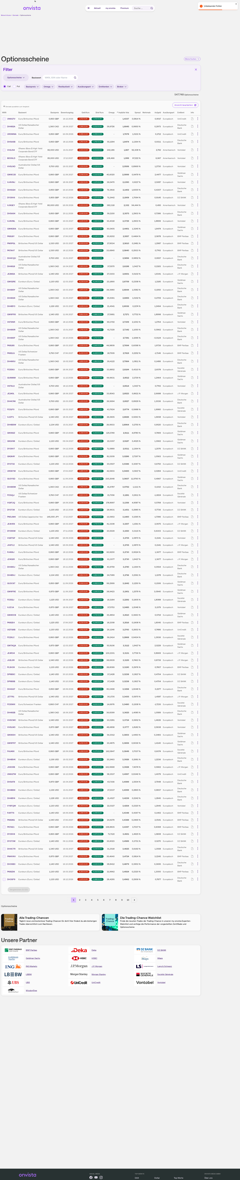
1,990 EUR (83, 126)
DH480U (11, 361)
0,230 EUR (83, 502)
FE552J (10, 599)
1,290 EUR (97, 782)
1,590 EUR (97, 591)
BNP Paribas (31, 950)
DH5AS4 (11, 213)
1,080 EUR (83, 727)
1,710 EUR (83, 119)
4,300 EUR (83, 806)
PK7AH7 (11, 250)
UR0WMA (11, 134)
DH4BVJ (11, 575)
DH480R (11, 329)
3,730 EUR (97, 759)
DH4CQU (11, 258)
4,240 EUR (97, 281)
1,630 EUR (83, 345)
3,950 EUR (97, 417)
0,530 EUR (97, 653)
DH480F (11, 338)
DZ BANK (161, 950)
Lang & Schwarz (164, 966)
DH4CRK (11, 401)
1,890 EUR (97, 290)
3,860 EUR (97, 575)
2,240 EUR (97, 236)
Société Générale (165, 974)
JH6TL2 (10, 545)
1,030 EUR (97, 559)
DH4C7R (11, 848)
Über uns (208, 1178)
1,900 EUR (83, 266)
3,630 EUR (97, 424)
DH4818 (11, 266)
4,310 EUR (97, 806)
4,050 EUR (97, 820)
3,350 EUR (97, 510)
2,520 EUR (83, 864)
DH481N (11, 298)
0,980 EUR (83, 134)
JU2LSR (11, 660)
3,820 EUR (83, 495)
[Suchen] (152, 8)
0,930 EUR (83, 322)
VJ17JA (10, 607)
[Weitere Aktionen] (197, 118)
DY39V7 (11, 448)
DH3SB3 (11, 864)
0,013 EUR (97, 150)
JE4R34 (11, 653)
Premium (125, 8)
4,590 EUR (83, 306)
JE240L (10, 393)
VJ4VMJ (11, 182)
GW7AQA (11, 645)
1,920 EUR (97, 266)
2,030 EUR (97, 258)
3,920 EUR (97, 274)
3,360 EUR (97, 667)
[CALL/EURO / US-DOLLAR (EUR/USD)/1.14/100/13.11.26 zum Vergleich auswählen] (4, 615)
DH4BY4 (11, 798)
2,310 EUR (83, 369)
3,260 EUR (97, 464)
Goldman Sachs (33, 958)
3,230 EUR (97, 849)
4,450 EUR (83, 798)
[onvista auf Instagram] (101, 1178)
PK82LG (11, 353)
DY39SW (11, 531)
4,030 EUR (97, 243)
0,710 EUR (83, 456)
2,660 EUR (83, 660)
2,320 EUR (97, 369)
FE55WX (11, 704)
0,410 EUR (97, 433)
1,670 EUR (97, 409)
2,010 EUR (97, 126)
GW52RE (11, 281)
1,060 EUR (97, 637)
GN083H (11, 735)
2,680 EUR (97, 660)
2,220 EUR (83, 401)
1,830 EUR (83, 361)
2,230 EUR (97, 166)
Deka (94, 950)
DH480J (11, 567)
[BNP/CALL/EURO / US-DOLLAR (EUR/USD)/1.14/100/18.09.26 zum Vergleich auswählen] (4, 812)
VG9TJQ (11, 502)
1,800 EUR (97, 487)
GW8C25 (11, 174)
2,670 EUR (83, 841)
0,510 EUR (83, 653)
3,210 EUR (97, 531)
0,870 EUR (83, 448)
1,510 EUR (97, 229)
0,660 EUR (83, 834)
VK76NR (11, 322)
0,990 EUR (97, 134)
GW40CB (11, 615)
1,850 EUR (97, 361)
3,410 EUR (97, 250)
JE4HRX (11, 524)
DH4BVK (11, 759)
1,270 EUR (83, 782)
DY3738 (11, 509)
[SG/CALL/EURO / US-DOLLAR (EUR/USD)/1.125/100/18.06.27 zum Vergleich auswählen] (4, 599)
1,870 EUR (83, 290)
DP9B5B (11, 681)
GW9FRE (11, 591)
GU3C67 (11, 583)
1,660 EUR (83, 409)
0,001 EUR (83, 150)
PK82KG (11, 820)
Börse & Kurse (6, 15)
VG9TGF (11, 538)
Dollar (157, 1178)
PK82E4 (11, 622)
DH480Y (11, 289)
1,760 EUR (97, 142)
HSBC (94, 958)
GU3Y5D (11, 478)
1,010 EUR (83, 559)
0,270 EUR (97, 751)
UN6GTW (11, 774)
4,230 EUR (83, 281)
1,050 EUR (97, 552)
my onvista (111, 8)
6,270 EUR (97, 517)
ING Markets (31, 966)
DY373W (11, 841)
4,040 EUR (83, 820)
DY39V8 (11, 834)
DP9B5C (11, 674)
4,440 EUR (97, 353)
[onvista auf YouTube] (96, 1178)
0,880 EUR (97, 448)
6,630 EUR (97, 704)
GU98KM (11, 377)
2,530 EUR (97, 864)
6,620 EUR (83, 704)
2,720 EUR (83, 615)
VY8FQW (11, 805)
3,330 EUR (83, 696)
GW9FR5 (11, 314)
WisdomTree (31, 990)
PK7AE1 (10, 827)
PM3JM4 (11, 516)
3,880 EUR (97, 314)
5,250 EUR (97, 600)
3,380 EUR (97, 879)
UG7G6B (11, 629)
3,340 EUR (83, 510)
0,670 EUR (97, 834)
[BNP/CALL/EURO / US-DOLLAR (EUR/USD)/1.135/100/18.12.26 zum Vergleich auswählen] (4, 667)
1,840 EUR (97, 538)
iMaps (160, 958)
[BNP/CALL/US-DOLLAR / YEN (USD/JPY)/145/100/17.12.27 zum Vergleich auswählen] (4, 516)
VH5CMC (11, 720)
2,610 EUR (83, 674)
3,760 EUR (83, 629)
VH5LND (11, 166)
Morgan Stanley (99, 974)
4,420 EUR (97, 441)
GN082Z (11, 433)
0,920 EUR (97, 378)
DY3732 (11, 464)
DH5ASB (11, 141)
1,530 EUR (83, 213)
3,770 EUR (97, 629)
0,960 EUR (97, 583)
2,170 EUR (97, 182)
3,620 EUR (83, 424)
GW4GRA (11, 228)
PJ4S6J (10, 552)
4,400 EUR (83, 441)
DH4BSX (11, 790)
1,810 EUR (97, 329)
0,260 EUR (83, 751)
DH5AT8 (11, 781)
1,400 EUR (83, 712)
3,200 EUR (83, 531)
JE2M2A (11, 274)
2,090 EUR (83, 174)
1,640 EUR (97, 345)
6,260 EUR (83, 517)
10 (128, 900)
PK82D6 (11, 871)
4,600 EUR (97, 306)
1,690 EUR (83, 338)
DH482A (11, 126)
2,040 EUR (83, 735)
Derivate (15, 15)
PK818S (10, 345)
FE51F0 (10, 409)
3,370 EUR (83, 879)
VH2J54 (11, 150)
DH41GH (11, 190)
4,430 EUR (83, 353)
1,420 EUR (97, 712)
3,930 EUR (83, 417)
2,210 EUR (83, 166)
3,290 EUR (83, 743)
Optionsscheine (25, 15)
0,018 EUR (97, 205)
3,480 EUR (83, 790)
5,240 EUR (83, 600)
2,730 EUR (97, 615)
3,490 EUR (97, 790)
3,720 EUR (83, 759)
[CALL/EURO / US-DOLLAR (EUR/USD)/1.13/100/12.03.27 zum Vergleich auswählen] (4, 281)
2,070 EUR (97, 735)
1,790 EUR (83, 329)
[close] (236, 4)
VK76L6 (11, 386)
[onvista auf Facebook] (90, 1178)
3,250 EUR (83, 464)
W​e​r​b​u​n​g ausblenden (122, 34)
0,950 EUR (97, 322)
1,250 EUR (97, 190)
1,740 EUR (83, 142)
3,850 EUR (83, 314)
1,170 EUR (97, 197)
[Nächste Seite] (134, 900)
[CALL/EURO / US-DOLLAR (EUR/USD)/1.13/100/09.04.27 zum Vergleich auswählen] (4, 441)
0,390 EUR (83, 433)
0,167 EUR (97, 479)
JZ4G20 (11, 559)
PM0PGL (11, 243)
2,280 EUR (83, 813)
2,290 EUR (97, 813)
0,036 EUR (97, 158)
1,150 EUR (83, 197)
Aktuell (97, 8)
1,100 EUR (97, 727)
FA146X (10, 751)
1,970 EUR (97, 298)
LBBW (29, 974)
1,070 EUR (97, 774)
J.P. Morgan (97, 966)
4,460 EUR (97, 798)
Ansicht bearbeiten (183, 105)
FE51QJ (10, 495)
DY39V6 (11, 197)
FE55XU (11, 369)
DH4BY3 (11, 306)
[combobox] (60, 77)
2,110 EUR (97, 174)
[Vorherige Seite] (67, 900)
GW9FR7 (11, 743)
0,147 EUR (83, 479)
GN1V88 (11, 441)
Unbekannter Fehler (213, 6)
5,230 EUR (83, 622)
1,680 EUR (83, 471)
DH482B (11, 712)
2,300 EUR (83, 393)
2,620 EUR (97, 674)
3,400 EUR (83, 250)
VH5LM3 (11, 727)
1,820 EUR (83, 538)
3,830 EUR (97, 495)
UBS (28, 982)
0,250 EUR (83, 767)
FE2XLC (11, 637)
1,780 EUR (83, 487)
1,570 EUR (83, 591)
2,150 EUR (83, 182)
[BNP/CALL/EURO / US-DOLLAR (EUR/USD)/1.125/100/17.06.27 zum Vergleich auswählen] (4, 622)
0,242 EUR (97, 502)
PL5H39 (11, 667)
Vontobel (161, 982)
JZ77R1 (10, 696)
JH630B (11, 767)
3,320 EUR (97, 743)
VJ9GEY (11, 205)
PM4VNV (11, 856)
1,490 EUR (83, 229)
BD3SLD (11, 158)
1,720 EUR (97, 119)
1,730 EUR (97, 524)
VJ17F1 (10, 417)
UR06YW (11, 471)
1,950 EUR (83, 298)
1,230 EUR (83, 190)
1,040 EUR (83, 552)
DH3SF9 (11, 879)
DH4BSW (11, 424)
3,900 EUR (83, 274)
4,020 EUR (83, 243)
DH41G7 (11, 689)
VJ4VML (11, 221)
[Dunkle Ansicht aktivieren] (35, 1)
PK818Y (10, 236)
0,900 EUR (83, 378)
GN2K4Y (11, 456)
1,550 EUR (97, 213)
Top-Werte (178, 1178)
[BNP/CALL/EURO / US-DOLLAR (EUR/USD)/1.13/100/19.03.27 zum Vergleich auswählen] (4, 871)
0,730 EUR (97, 456)
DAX (137, 1178)
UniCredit (96, 982)
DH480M (11, 487)
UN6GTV (11, 118)
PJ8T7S (10, 813)
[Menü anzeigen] (88, 8)
